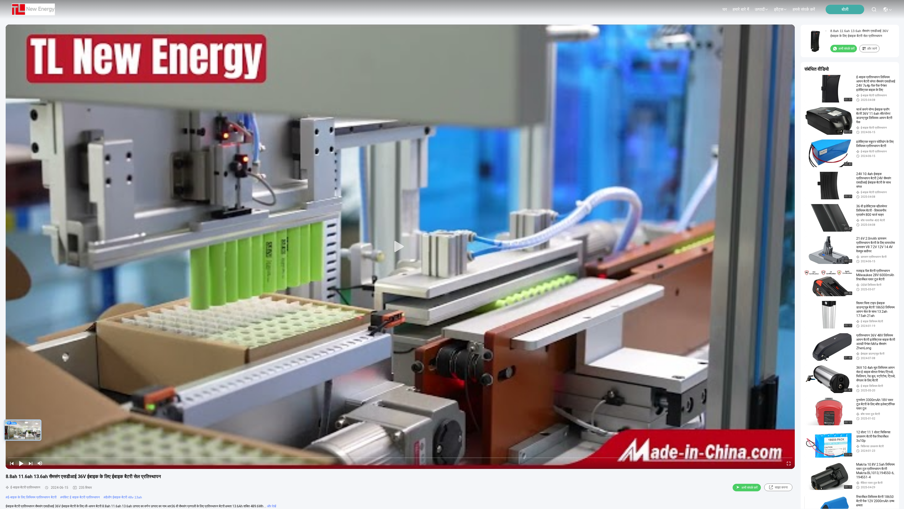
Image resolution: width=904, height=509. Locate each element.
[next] (30, 463)
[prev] (11, 463)
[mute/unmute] (40, 463)
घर (724, 9)
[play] (400, 247)
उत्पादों (760, 9)
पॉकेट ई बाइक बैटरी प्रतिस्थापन (81, 497)
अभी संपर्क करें (749, 487)
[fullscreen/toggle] (788, 463)
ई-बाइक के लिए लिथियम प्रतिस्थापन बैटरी (32, 497)
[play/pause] (21, 463)
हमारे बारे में (741, 9)
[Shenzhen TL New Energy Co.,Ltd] (33, 9)
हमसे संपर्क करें (804, 9)
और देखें (271, 506)
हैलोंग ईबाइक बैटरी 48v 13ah (123, 497)
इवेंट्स (778, 9)
